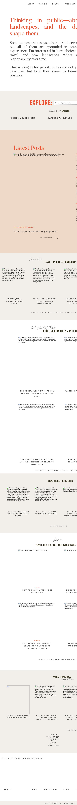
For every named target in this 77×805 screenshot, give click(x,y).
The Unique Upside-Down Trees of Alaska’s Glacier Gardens (44, 301)
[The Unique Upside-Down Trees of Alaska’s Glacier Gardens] (44, 282)
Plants (37, 641)
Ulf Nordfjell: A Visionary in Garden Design (13, 301)
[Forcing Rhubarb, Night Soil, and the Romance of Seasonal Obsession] (37, 430)
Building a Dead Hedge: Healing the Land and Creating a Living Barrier (46, 717)
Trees (37, 587)
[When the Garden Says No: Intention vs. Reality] (18, 699)
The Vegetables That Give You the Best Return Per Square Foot (37, 393)
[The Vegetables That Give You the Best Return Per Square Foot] (37, 363)
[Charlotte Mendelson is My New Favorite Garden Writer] (18, 498)
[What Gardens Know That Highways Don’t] (39, 188)
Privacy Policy (69, 803)
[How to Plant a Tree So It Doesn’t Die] (37, 568)
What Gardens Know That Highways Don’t (36, 231)
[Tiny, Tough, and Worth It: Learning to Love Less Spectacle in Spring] (37, 621)
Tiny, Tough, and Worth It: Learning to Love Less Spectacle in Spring (37, 646)
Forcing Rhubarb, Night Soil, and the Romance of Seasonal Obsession (37, 462)
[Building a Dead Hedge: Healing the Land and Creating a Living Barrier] (46, 699)
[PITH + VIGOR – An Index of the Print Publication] (46, 498)
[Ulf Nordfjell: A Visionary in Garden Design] (13, 282)
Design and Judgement (24, 227)
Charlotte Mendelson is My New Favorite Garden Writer (18, 514)
